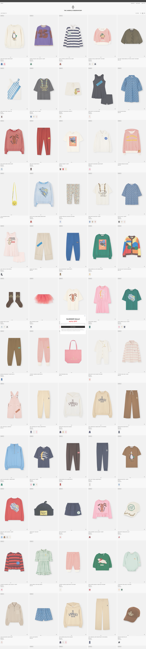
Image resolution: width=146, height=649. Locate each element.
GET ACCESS (73, 326)
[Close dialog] (84, 315)
